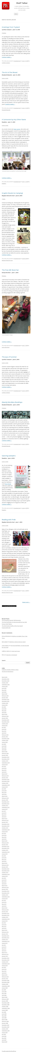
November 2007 (5, 1027)
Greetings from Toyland (11, 27)
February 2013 (5, 909)
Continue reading (7, 57)
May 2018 (4, 792)
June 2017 (4, 813)
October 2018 (5, 783)
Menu (16, 13)
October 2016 (5, 828)
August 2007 (5, 1032)
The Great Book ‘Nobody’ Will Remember (11, 620)
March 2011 (4, 952)
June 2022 (4, 708)
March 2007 (4, 1042)
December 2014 (5, 868)
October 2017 (5, 805)
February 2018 (5, 798)
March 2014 (4, 885)
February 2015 (5, 865)
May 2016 (4, 837)
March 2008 (4, 1019)
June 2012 (4, 924)
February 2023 (5, 695)
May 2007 (4, 1038)
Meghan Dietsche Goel (7, 260)
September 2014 (6, 874)
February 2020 (5, 753)
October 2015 (5, 850)
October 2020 (5, 740)
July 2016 (4, 833)
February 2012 (5, 932)
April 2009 (4, 995)
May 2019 (4, 770)
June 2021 (4, 729)
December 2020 (5, 738)
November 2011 (5, 937)
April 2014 (4, 883)
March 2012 (4, 930)
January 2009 (5, 1001)
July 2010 (4, 967)
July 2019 (4, 766)
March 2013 (4, 908)
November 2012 (5, 915)
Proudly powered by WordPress (9, 1051)
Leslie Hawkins (5, 645)
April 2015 (4, 861)
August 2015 (5, 854)
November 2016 (5, 826)
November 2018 (5, 781)
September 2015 (6, 852)
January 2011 (5, 956)
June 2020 (4, 746)
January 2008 (5, 1023)
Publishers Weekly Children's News (10, 669)
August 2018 (5, 787)
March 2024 (4, 677)
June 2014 (4, 880)
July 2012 (4, 922)
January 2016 (5, 844)
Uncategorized (17, 61)
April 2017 (4, 816)
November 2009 (5, 982)
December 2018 (5, 779)
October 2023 (5, 682)
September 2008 (6, 1008)
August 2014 (5, 876)
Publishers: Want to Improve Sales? (17, 642)
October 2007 (5, 1028)
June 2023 (4, 688)
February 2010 (5, 976)
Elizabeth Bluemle (6, 110)
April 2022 (4, 712)
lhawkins (4, 183)
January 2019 (5, 777)
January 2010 (5, 978)
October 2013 (5, 895)
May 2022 (4, 710)
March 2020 (4, 751)
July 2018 (4, 788)
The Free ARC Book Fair (10, 270)
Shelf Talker (22, 3)
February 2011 (5, 954)
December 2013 (5, 891)
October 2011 (5, 939)
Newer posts (26, 602)
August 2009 (5, 988)
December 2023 (5, 679)
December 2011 (5, 935)
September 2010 (6, 963)
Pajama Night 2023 (6, 627)
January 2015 (5, 867)
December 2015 (5, 846)
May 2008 (4, 1015)
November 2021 (5, 721)
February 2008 (5, 1021)
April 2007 (4, 1040)
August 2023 (5, 686)
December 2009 (5, 980)
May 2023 (4, 690)
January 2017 (5, 822)
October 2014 (5, 872)
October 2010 (5, 962)
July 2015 (4, 855)
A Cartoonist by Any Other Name (14, 119)
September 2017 (6, 807)
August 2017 (5, 809)
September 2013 (6, 896)
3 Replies (4, 408)
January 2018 (5, 800)
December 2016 (5, 824)
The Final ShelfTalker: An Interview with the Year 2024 (14, 622)
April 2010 (4, 973)
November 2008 (5, 1004)
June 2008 (4, 1014)
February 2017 (5, 820)
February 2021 (5, 734)
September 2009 (6, 986)
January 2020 (5, 755)
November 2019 (5, 759)
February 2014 (5, 887)
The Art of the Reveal (9, 72)
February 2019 (5, 775)
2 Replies (4, 33)
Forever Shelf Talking (7, 624)
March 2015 (4, 863)
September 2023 (6, 684)
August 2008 (5, 1010)
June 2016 (4, 835)
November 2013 (5, 893)
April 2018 (4, 794)
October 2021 (5, 723)
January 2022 (5, 718)
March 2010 (4, 975)
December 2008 (5, 1002)
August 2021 (5, 725)
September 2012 (6, 919)
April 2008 (4, 1017)
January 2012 (5, 934)
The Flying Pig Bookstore (7, 671)
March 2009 (4, 997)
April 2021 (4, 733)
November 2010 (5, 960)
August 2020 (5, 742)
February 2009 (5, 999)
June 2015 (4, 857)
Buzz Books (8, 484)
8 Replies (4, 276)
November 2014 (5, 870)
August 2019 (5, 764)
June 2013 (4, 902)
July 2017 (4, 811)
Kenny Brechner (5, 347)
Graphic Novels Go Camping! (12, 193)
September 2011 (6, 941)
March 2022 (4, 714)
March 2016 (4, 841)
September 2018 (6, 785)
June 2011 (4, 947)
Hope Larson (17, 129)
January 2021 (5, 736)
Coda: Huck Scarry (15, 651)
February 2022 (5, 716)
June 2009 (4, 991)
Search (3, 660)
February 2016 (5, 842)
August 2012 (5, 921)
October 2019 (5, 761)
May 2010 (4, 971)
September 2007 (6, 1030)
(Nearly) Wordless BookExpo (12, 402)
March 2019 (4, 774)
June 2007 (4, 1036)
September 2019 (6, 762)
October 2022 (5, 703)
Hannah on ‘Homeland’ (11, 655)
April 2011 (4, 950)
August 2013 (5, 898)
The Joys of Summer (9, 357)
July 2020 (4, 744)
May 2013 (4, 904)
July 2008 (4, 1012)
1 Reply (3, 199)
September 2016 (6, 829)
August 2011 (5, 943)
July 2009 (4, 989)
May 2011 (4, 948)
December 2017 (5, 801)
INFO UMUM (4, 642)
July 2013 (4, 900)
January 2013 (5, 911)
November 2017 (5, 803)
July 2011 (4, 945)
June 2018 (4, 790)
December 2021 (5, 720)
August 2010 (5, 965)
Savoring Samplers (9, 456)
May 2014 (4, 881)
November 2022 (5, 701)
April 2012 (4, 928)
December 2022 (5, 699)
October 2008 (5, 1006)
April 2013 (4, 906)
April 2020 (4, 749)
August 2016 (5, 831)
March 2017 (4, 818)
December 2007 (5, 1025)
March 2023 (4, 694)
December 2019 (5, 757)
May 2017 (4, 815)
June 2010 (4, 969)
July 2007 (4, 1034)
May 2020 (4, 748)
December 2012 (5, 913)
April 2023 (4, 692)
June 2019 (4, 768)
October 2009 (5, 984)
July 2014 (4, 878)
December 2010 (5, 958)
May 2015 (4, 859)
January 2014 (5, 889)
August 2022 (5, 705)
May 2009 (4, 993)
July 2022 (4, 707)
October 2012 (5, 917)
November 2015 (5, 848)
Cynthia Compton (6, 63)
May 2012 (4, 926)
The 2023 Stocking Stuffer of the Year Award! (12, 626)
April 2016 (4, 839)
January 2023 (5, 697)
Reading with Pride (9, 520)
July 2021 (4, 727)
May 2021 (4, 731)
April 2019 (4, 772)
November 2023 (5, 681)
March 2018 (4, 796)
